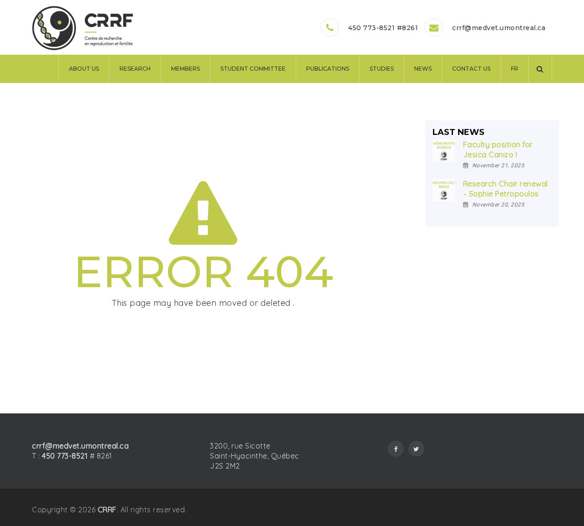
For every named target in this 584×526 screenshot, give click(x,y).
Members (185, 68)
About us (84, 68)
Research (135, 68)
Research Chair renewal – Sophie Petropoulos (505, 188)
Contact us (471, 68)
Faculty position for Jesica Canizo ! (498, 149)
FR (514, 68)
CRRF (107, 509)
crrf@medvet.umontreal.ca (498, 28)
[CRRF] (82, 28)
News (423, 68)
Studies (382, 68)
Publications (327, 68)
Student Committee (253, 68)
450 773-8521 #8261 (383, 28)
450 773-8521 (65, 455)
